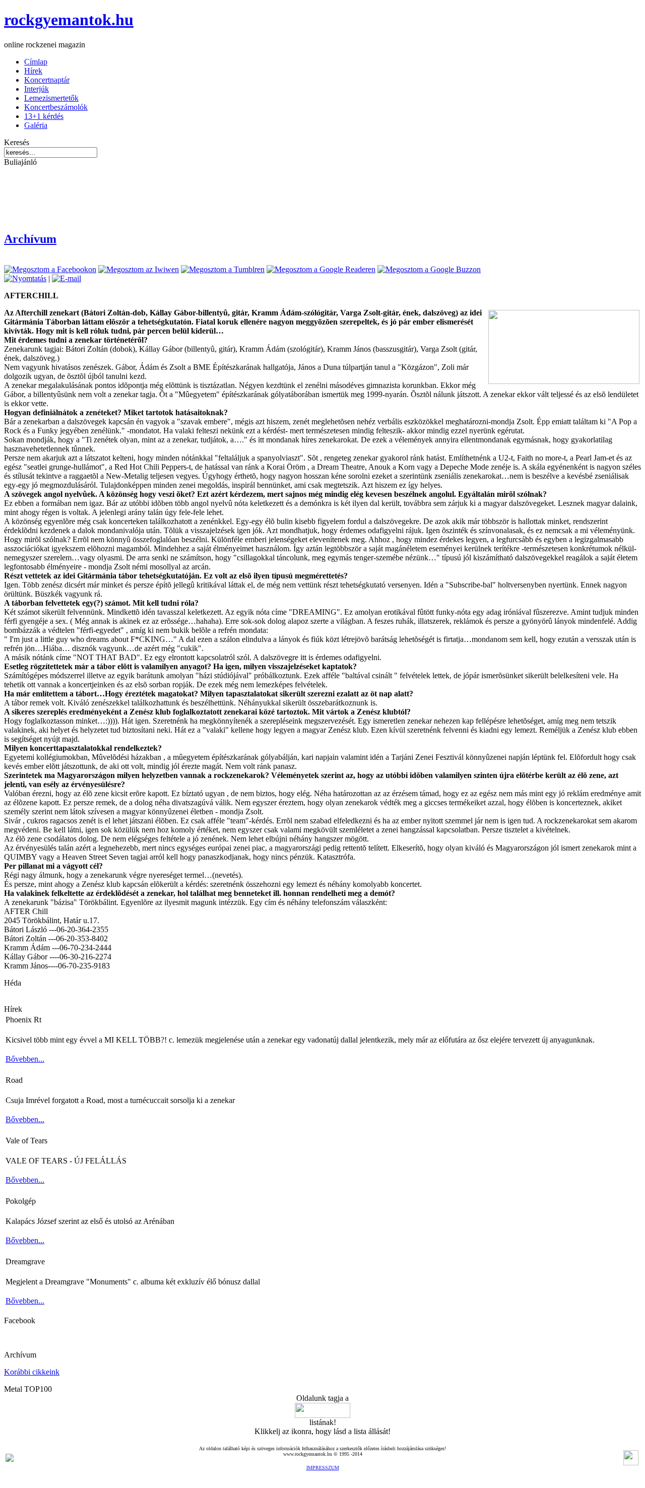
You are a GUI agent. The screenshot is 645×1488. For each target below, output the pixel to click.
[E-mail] (66, 278)
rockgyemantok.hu (69, 20)
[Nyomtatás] (25, 278)
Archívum (30, 238)
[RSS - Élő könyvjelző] (10, 1459)
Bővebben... (25, 1059)
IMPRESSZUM (322, 1467)
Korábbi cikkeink (31, 1372)
